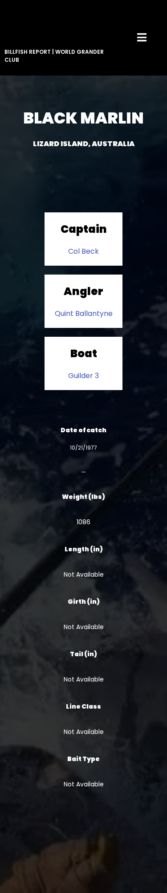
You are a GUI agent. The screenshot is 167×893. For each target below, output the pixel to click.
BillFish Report (27, 52)
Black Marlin (83, 118)
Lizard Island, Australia (83, 144)
